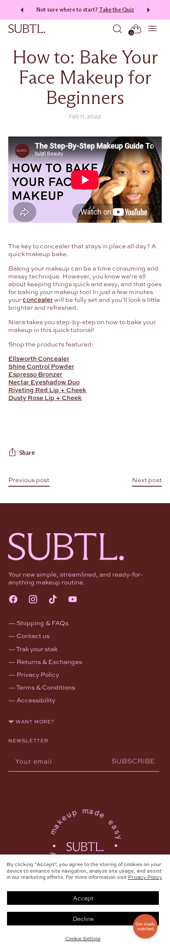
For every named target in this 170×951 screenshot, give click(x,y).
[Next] (150, 10)
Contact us (33, 635)
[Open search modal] (117, 28)
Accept (83, 898)
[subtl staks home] (26, 28)
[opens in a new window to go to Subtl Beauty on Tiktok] (53, 600)
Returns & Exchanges (49, 661)
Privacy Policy (145, 876)
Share (27, 453)
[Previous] (21, 10)
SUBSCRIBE (133, 760)
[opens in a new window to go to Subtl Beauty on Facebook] (13, 600)
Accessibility (36, 699)
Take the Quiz (116, 9)
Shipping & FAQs (42, 622)
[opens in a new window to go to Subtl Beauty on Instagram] (33, 600)
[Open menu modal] (152, 28)
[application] (145, 926)
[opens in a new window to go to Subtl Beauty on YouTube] (73, 600)
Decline (83, 918)
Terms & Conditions (45, 687)
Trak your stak (36, 648)
